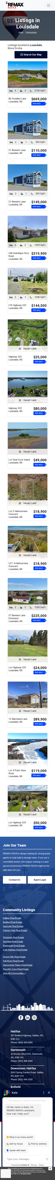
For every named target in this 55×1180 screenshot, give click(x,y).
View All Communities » (14, 973)
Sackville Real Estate (13, 926)
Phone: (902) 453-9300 (22, 1042)
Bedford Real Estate (12, 922)
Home (20, 32)
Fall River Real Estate (13, 961)
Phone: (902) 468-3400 (22, 1061)
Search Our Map (32, 54)
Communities (31, 32)
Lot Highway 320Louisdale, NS (17, 669)
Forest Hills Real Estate (14, 957)
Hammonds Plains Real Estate (17, 965)
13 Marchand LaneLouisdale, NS (18, 720)
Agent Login (40, 880)
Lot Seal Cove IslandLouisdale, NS (19, 461)
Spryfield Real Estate (13, 941)
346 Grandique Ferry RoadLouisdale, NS (19, 256)
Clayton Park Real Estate (15, 930)
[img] (51, 1168)
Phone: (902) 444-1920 (22, 1079)
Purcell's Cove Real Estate (16, 969)
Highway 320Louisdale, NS (15, 358)
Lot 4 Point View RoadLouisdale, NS (17, 773)
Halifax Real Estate (12, 918)
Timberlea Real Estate (13, 937)
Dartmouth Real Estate (14, 945)
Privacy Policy (26, 1174)
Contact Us (14, 880)
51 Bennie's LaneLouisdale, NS (17, 151)
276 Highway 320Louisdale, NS (17, 307)
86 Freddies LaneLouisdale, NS (17, 100)
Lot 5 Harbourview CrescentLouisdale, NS (18, 514)
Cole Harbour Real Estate (15, 949)
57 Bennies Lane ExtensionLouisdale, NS (17, 618)
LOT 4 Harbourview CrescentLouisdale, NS (18, 566)
